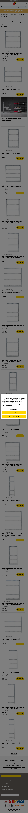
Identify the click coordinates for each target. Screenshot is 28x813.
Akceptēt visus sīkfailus (14, 416)
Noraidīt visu (14, 412)
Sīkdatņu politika (8, 405)
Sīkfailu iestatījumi (14, 409)
